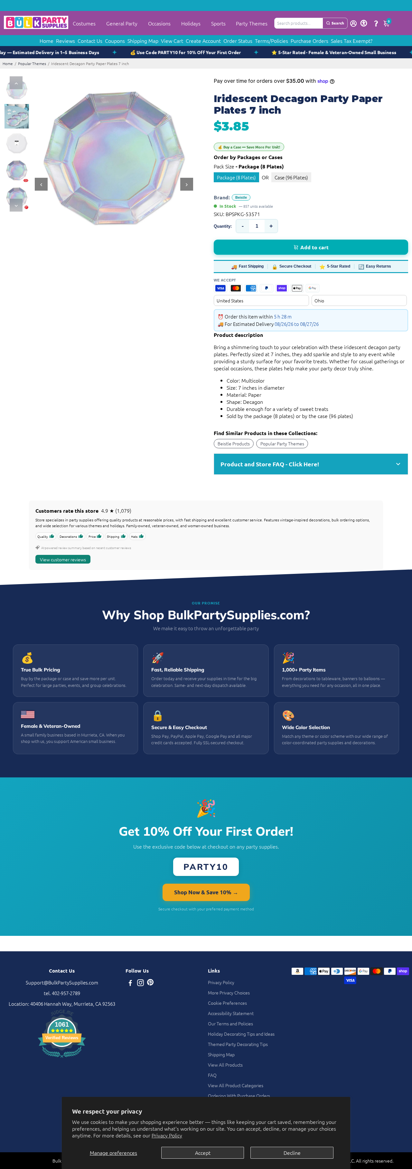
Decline (292, 1152)
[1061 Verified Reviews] (62, 1058)
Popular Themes (32, 63)
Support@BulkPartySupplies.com (62, 982)
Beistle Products (234, 443)
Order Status (237, 40)
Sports (218, 23)
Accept (203, 1152)
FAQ (212, 1075)
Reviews (65, 40)
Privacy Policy (167, 1135)
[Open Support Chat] (376, 23)
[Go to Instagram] (140, 983)
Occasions (159, 23)
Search (338, 22)
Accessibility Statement (231, 1013)
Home (46, 40)
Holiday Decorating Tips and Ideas (241, 1034)
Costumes (84, 23)
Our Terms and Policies (230, 1023)
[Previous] (16, 82)
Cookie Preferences (227, 1003)
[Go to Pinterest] (150, 983)
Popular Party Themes (282, 443)
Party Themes (251, 23)
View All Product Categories (235, 1085)
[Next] (16, 205)
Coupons (115, 40)
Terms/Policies (271, 40)
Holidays (191, 23)
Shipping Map (142, 40)
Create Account (203, 40)
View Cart (172, 40)
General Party (121, 23)
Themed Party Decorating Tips (238, 1044)
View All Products (225, 1064)
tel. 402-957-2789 (62, 993)
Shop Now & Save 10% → (206, 892)
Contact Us (90, 40)
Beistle (241, 197)
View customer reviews (63, 559)
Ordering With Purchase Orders (239, 1095)
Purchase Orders (309, 40)
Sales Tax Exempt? (351, 40)
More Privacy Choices (229, 992)
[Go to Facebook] (130, 983)
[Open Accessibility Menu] (364, 23)
